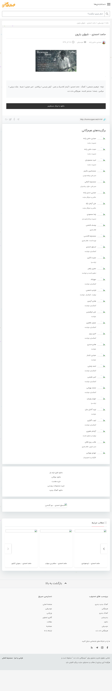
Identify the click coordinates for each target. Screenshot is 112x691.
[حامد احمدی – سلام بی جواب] (56, 545)
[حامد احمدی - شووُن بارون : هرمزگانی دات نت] (8, 4)
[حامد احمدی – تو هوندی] (90, 545)
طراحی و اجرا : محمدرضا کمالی (12, 658)
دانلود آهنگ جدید (56, 490)
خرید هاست (56, 481)
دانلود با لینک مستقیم (56, 106)
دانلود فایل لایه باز (56, 473)
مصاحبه (49, 626)
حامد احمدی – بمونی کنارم (21, 563)
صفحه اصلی (47, 604)
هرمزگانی (105, 609)
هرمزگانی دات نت (102, 631)
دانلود (106, 622)
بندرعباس (104, 617)
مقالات (49, 622)
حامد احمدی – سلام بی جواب (56, 563)
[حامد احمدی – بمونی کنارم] (21, 545)
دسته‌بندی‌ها (100, 4)
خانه (107, 23)
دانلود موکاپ (56, 477)
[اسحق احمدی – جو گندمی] (56, 505)
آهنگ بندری (103, 613)
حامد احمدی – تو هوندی (91, 563)
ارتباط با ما (48, 631)
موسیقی (101, 23)
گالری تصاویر (47, 617)
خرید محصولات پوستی (56, 486)
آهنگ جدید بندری (101, 604)
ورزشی (49, 613)
